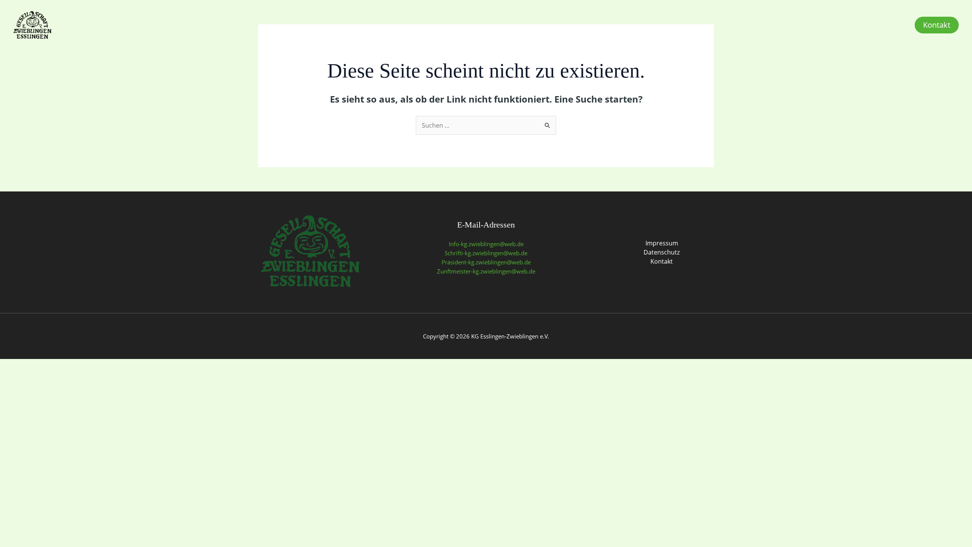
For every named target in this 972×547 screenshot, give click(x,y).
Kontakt (661, 261)
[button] (937, 25)
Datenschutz (662, 252)
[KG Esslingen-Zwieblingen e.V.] (32, 24)
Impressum (661, 243)
